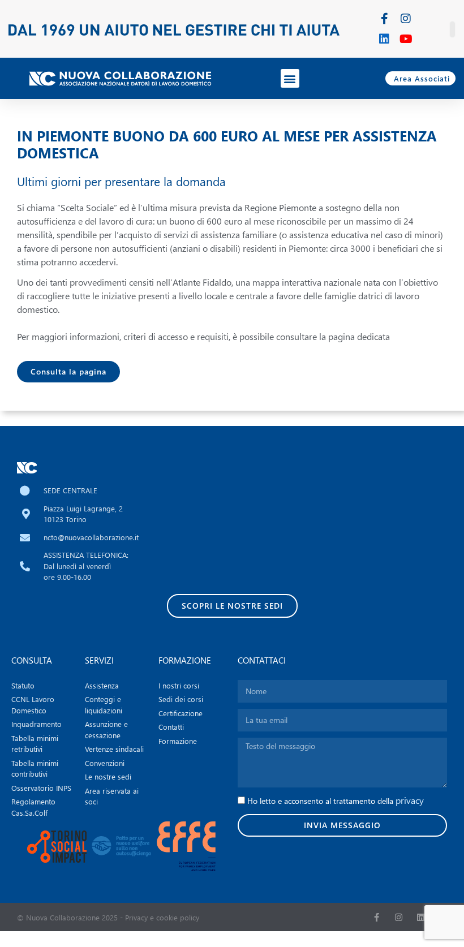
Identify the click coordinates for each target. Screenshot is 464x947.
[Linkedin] (384, 39)
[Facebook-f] (384, 18)
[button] (290, 78)
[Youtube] (406, 39)
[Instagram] (406, 18)
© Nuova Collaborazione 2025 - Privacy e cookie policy (108, 917)
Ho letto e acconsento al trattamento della (335, 800)
